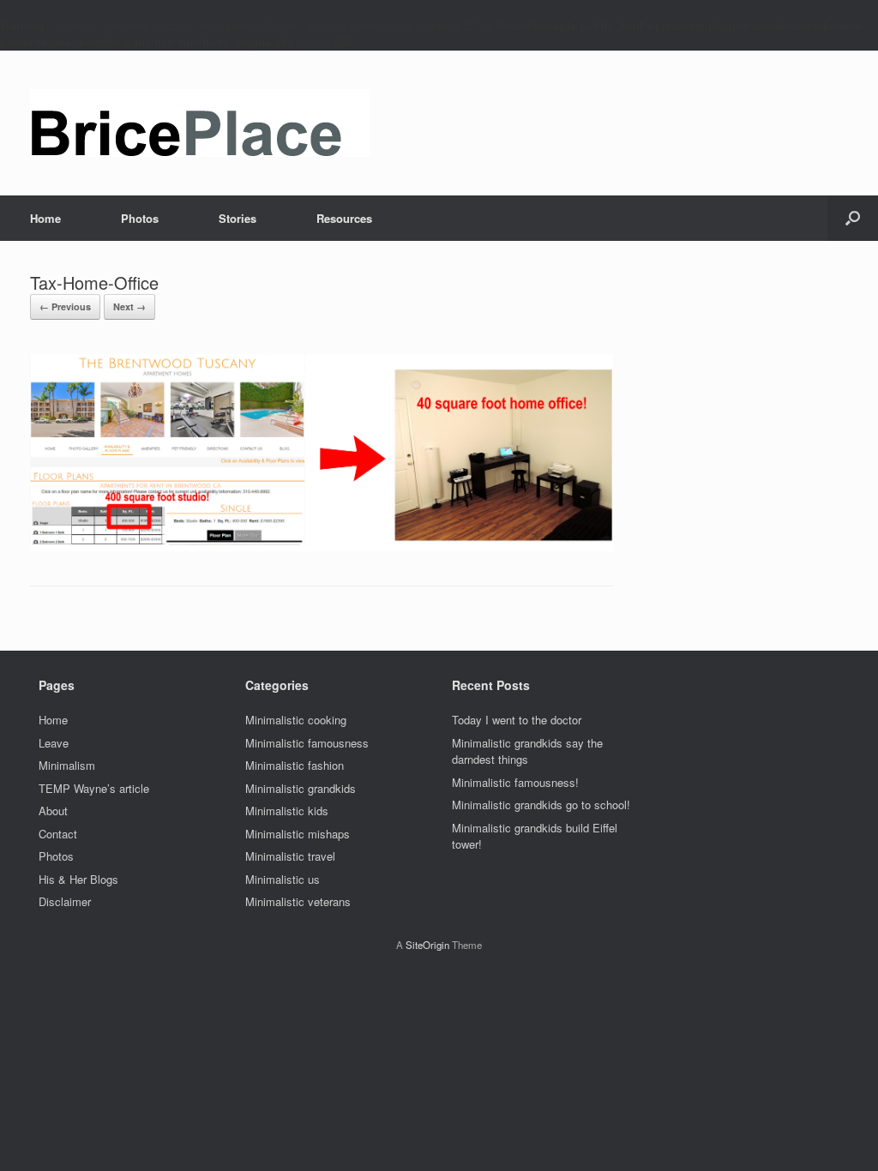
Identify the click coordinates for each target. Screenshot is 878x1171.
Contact (58, 834)
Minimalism (67, 765)
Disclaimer (65, 901)
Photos (140, 218)
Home (45, 218)
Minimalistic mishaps (297, 834)
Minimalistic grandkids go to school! (541, 804)
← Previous (65, 306)
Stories (237, 218)
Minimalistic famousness (307, 743)
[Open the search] (852, 218)
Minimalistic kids (286, 810)
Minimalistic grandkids (300, 788)
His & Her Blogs (78, 879)
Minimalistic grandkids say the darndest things (527, 751)
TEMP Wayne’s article (94, 788)
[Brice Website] (200, 123)
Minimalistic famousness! (515, 782)
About (53, 810)
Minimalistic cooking (295, 720)
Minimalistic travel (290, 856)
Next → (129, 306)
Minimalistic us (282, 879)
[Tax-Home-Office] (321, 546)
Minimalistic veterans (298, 901)
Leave (54, 743)
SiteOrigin (427, 945)
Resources (344, 218)
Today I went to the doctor (516, 720)
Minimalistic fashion (294, 765)
